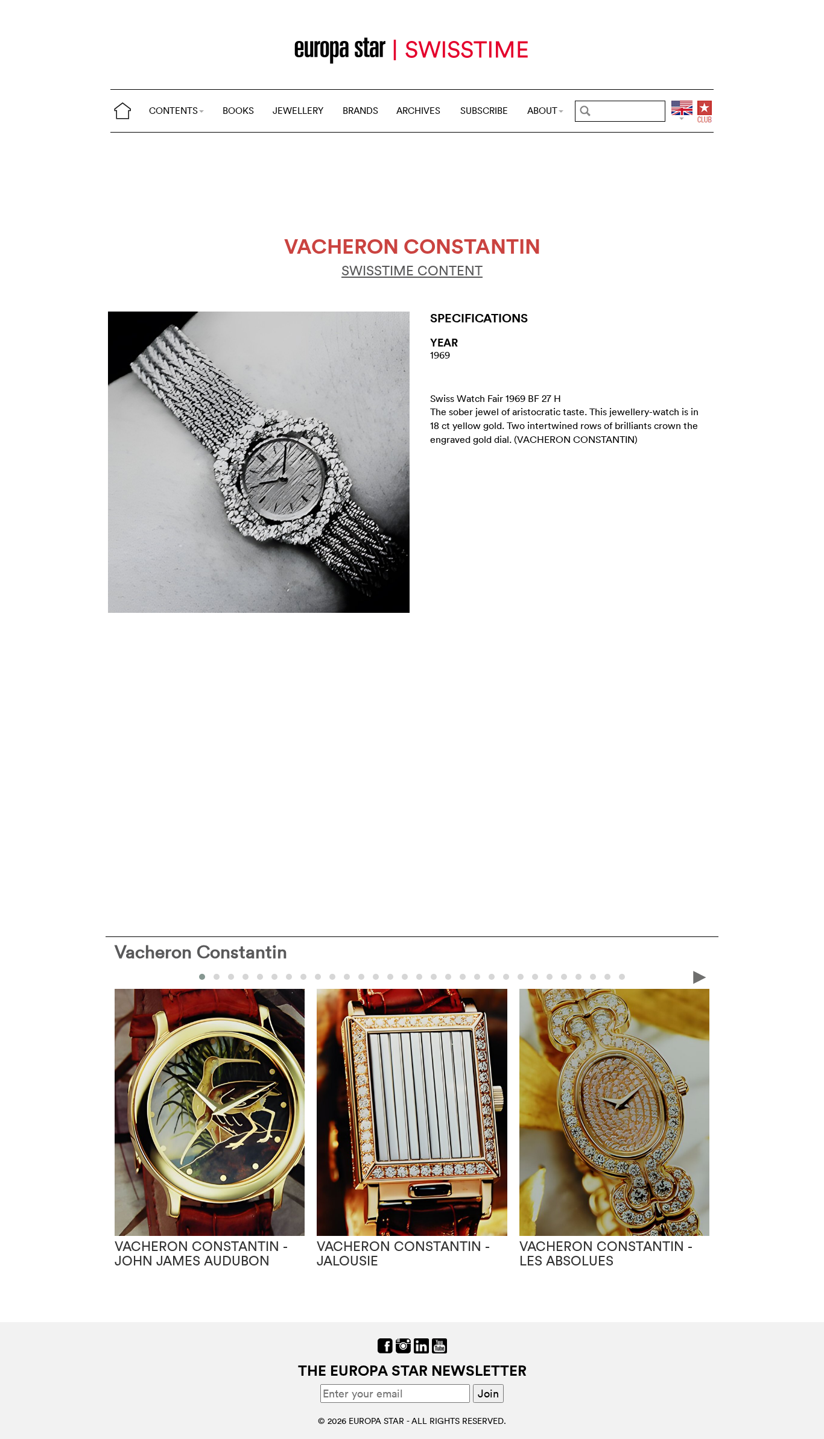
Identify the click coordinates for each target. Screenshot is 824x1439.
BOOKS (238, 110)
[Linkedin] (421, 1345)
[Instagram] (403, 1345)
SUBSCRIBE (484, 110)
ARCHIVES (418, 110)
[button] (202, 977)
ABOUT (542, 110)
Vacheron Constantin (201, 952)
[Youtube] (439, 1345)
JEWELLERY (298, 110)
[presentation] (124, 976)
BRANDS (360, 110)
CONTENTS (173, 110)
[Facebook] (385, 1345)
